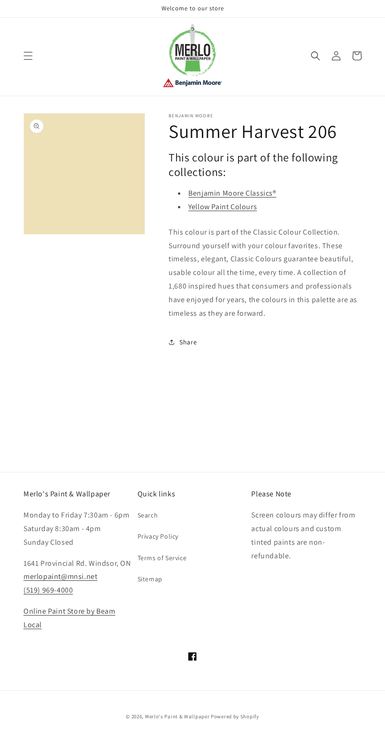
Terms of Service (162, 558)
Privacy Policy (158, 536)
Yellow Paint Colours (222, 207)
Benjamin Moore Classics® (232, 193)
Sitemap (150, 579)
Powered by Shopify (235, 716)
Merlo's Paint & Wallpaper (177, 716)
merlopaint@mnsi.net (60, 576)
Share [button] (188, 342)
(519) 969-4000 (48, 590)
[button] (28, 56)
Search (148, 515)
